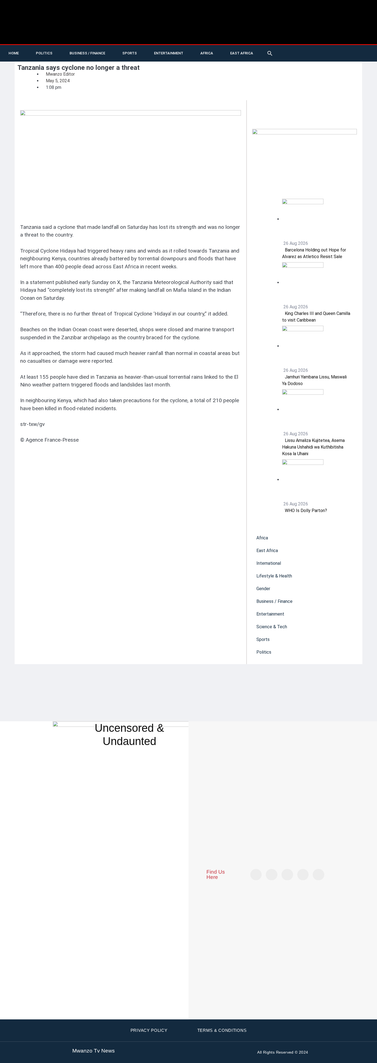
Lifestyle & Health (274, 576)
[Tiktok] (321, 49)
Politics (44, 53)
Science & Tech (271, 626)
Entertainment (168, 53)
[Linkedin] (355, 49)
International (268, 563)
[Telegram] (366, 49)
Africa (206, 53)
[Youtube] (309, 49)
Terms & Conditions (222, 1030)
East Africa (241, 53)
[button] (270, 53)
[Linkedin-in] (287, 875)
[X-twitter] (298, 49)
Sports (129, 53)
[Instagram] (318, 875)
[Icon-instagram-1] (343, 49)
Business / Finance (87, 53)
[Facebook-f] (332, 49)
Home (14, 53)
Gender (263, 588)
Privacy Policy (149, 1030)
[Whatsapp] (298, 57)
